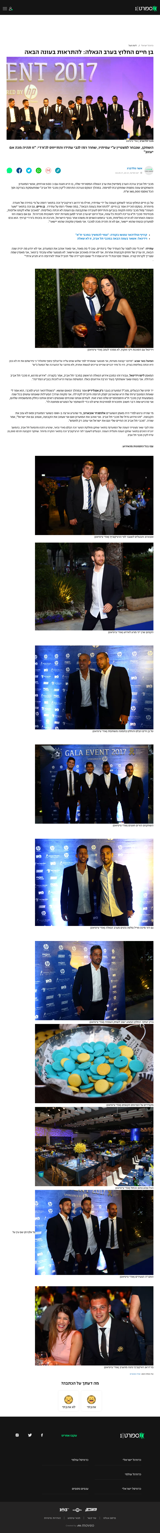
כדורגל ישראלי (147, 46)
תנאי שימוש (74, 1518)
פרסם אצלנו (109, 1518)
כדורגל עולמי (133, 1474)
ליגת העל (133, 46)
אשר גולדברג (134, 168)
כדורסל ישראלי (131, 1488)
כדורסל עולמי (79, 1459)
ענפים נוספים (80, 1488)
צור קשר (91, 1518)
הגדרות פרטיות (52, 1518)
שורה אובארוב (135, 1374)
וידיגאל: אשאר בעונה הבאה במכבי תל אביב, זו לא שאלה (112, 238)
